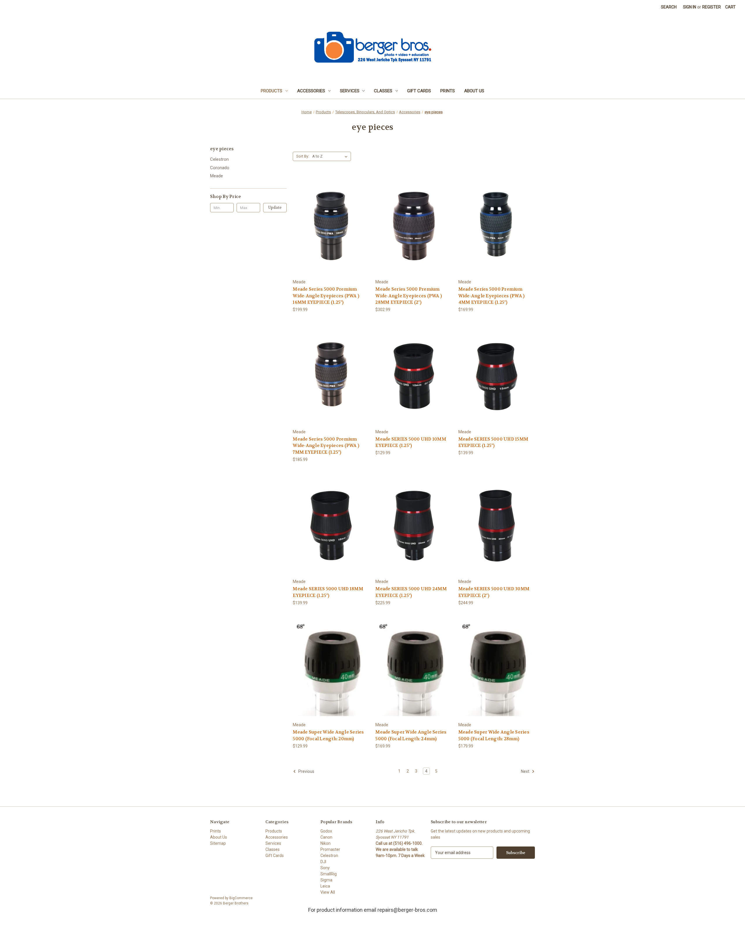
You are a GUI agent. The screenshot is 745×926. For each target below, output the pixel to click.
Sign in (689, 7)
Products (271, 90)
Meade (216, 176)
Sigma (326, 880)
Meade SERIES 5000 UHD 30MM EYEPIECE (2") (494, 592)
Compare (329, 225)
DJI (323, 861)
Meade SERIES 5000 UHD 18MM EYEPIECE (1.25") (328, 592)
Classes (383, 90)
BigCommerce (241, 898)
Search (669, 7)
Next (525, 771)
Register (711, 7)
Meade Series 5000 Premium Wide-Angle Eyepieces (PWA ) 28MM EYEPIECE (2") (408, 295)
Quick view (330, 215)
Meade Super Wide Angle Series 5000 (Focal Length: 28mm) (493, 735)
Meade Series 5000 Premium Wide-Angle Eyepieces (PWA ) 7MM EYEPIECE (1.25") (326, 445)
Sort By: (302, 156)
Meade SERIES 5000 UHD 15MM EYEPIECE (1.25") (493, 442)
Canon (326, 837)
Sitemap (218, 843)
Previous (305, 771)
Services (349, 90)
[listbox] (331, 156)
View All (327, 892)
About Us (474, 90)
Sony (325, 867)
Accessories (311, 90)
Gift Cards (419, 90)
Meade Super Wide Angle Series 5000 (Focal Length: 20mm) (328, 735)
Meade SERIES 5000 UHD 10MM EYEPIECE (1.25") (410, 442)
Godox (326, 831)
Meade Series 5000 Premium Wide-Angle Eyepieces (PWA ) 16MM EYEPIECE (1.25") (326, 295)
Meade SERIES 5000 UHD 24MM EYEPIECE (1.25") (411, 592)
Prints (447, 90)
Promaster (330, 849)
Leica (325, 886)
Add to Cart (331, 235)
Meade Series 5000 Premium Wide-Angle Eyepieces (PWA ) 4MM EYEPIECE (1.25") (491, 295)
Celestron (219, 159)
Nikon (325, 843)
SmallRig (328, 874)
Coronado (219, 167)
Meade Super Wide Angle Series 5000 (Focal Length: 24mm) (410, 735)
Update (275, 207)
